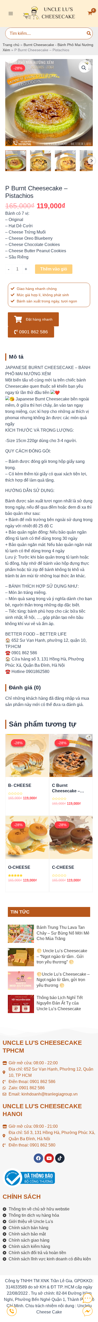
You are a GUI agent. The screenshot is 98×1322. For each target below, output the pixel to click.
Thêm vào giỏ (53, 269)
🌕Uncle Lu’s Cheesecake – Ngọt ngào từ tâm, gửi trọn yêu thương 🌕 (63, 980)
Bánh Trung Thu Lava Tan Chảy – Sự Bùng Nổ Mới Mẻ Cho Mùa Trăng (63, 933)
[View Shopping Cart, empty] (90, 13)
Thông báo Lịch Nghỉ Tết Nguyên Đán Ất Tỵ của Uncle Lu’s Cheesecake (60, 1003)
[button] (84, 68)
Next (91, 161)
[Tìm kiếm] (89, 33)
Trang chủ (11, 45)
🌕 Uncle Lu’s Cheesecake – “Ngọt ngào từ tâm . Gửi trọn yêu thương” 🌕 (62, 956)
